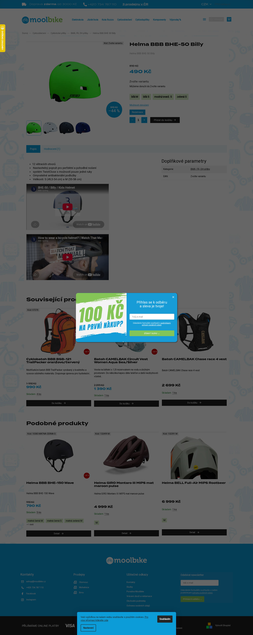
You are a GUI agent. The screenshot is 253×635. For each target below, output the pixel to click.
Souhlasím (165, 619)
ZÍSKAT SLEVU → (152, 333)
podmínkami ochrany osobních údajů (156, 324)
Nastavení (88, 627)
